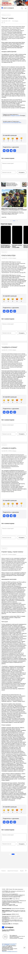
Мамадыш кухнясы (6, 14)
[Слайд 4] (15, 220)
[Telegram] (11, 150)
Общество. (4, 548)
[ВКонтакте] (4, 150)
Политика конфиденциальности (9, 951)
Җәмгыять (4, 252)
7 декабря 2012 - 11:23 (5, 258)
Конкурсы (4, 444)
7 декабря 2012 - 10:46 (5, 554)
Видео (22, 870)
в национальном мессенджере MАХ (12, 122)
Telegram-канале (15, 115)
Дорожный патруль (13, 870)
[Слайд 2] (12, 220)
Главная (3, 870)
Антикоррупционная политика (9, 943)
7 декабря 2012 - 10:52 (5, 450)
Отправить (21, 172)
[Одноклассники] (7, 150)
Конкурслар (4, 343)
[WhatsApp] (14, 150)
